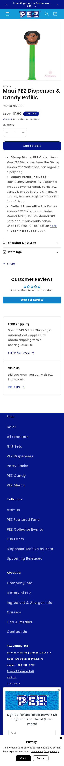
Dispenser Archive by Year (30, 548)
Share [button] (11, 263)
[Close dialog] (58, 690)
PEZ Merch (16, 485)
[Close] (61, 738)
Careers (14, 612)
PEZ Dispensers (20, 456)
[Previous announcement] (6, 4)
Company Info (19, 583)
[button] (7, 14)
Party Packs (17, 465)
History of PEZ (19, 592)
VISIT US (14, 387)
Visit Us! (11, 677)
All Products (18, 436)
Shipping (7, 119)
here (53, 226)
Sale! (11, 427)
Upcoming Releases (24, 558)
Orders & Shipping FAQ (20, 671)
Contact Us (17, 631)
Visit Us (13, 510)
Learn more (37, 751)
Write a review (32, 300)
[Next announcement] (57, 4)
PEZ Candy (16, 475)
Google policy (51, 751)
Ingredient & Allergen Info (29, 602)
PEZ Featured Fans (23, 519)
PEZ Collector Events (25, 529)
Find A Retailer (19, 622)
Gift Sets (14, 446)
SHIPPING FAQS (19, 353)
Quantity (8, 125)
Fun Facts (15, 539)
